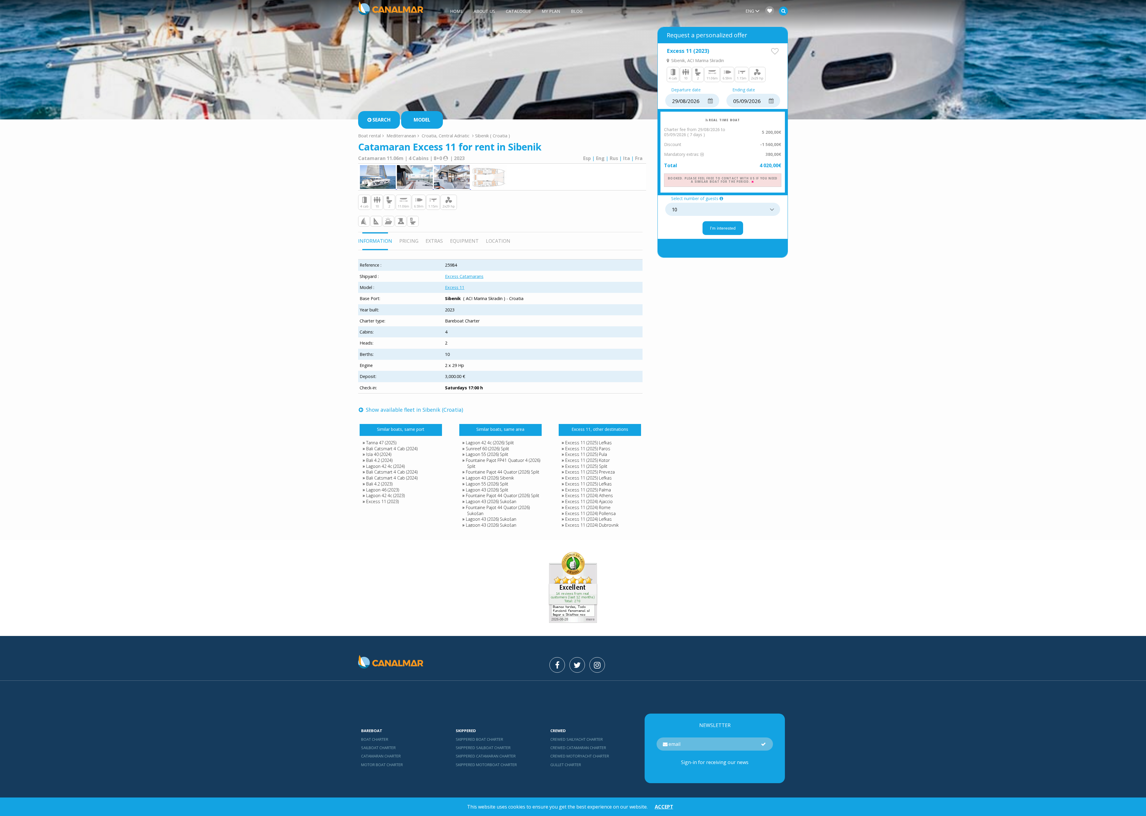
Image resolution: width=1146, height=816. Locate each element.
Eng (600, 158)
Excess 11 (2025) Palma (588, 490)
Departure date (686, 90)
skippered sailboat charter (483, 747)
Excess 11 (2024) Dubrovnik (592, 525)
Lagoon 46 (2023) (382, 490)
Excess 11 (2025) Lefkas (588, 442)
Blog (577, 11)
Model (422, 119)
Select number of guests (694, 198)
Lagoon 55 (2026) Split (487, 454)
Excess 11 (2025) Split (586, 466)
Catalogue (518, 11)
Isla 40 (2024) (378, 454)
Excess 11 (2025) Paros (587, 448)
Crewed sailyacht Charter (576, 739)
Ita (626, 158)
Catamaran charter (381, 756)
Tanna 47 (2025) (381, 442)
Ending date (743, 90)
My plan (551, 11)
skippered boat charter (479, 739)
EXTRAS (434, 241)
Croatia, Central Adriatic (445, 136)
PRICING (408, 241)
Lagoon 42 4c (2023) (385, 495)
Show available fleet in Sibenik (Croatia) (413, 409)
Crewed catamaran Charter (578, 747)
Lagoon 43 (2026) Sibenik (490, 478)
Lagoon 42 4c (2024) (385, 466)
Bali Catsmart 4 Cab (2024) (392, 448)
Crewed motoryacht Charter (579, 756)
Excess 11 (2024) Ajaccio (589, 501)
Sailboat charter (378, 747)
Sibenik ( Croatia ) (492, 136)
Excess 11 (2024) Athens (589, 495)
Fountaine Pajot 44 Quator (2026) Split (502, 472)
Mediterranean (401, 136)
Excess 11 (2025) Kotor (587, 460)
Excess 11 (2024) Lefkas (588, 519)
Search (381, 119)
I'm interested (723, 228)
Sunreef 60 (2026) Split (487, 448)
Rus (614, 158)
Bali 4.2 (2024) (379, 460)
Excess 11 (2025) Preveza (590, 472)
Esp (587, 158)
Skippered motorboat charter (486, 764)
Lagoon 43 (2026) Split (487, 490)
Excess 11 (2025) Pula (586, 454)
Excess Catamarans (464, 276)
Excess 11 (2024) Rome (588, 507)
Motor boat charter (382, 764)
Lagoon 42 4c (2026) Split (490, 442)
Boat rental (369, 136)
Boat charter (374, 739)
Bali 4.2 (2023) (379, 484)
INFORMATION (375, 241)
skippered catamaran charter (486, 756)
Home (456, 11)
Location (498, 241)
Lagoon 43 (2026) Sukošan (491, 501)
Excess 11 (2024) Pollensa (590, 513)
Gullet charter (565, 764)
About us (484, 11)
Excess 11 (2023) (382, 501)
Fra (639, 158)
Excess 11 (454, 287)
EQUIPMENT (464, 241)
